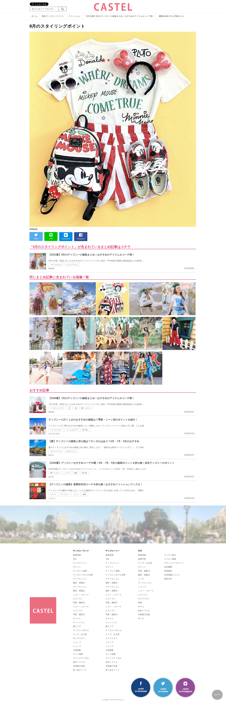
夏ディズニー (86, 408)
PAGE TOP (217, 694)
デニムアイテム (72, 265)
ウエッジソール (56, 451)
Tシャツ (53, 494)
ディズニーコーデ (57, 408)
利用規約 (168, 571)
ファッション (79, 622)
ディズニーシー (80, 563)
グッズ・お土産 (80, 634)
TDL (75, 559)
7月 (69, 408)
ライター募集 (170, 559)
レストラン (78, 598)
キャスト (77, 618)
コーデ (67, 473)
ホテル (141, 606)
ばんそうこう (71, 451)
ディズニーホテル (81, 630)
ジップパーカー (56, 430)
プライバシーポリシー (174, 563)
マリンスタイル (56, 265)
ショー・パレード (81, 595)
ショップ (77, 642)
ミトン (75, 494)
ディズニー (65, 494)
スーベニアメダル (81, 658)
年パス (141, 618)
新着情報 (77, 555)
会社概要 (168, 567)
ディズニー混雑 (80, 571)
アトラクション (80, 579)
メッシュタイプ (72, 430)
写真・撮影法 (79, 602)
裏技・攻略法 (79, 583)
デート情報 (78, 654)
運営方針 (168, 579)
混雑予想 (142, 559)
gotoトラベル (79, 662)
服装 (75, 473)
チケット (77, 567)
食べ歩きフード (80, 670)
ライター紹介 (170, 555)
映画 (140, 602)
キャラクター (79, 638)
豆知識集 (77, 650)
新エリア (77, 626)
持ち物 (84, 473)
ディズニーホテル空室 (83, 575)
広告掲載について (172, 575)
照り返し (85, 430)
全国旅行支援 (79, 666)
